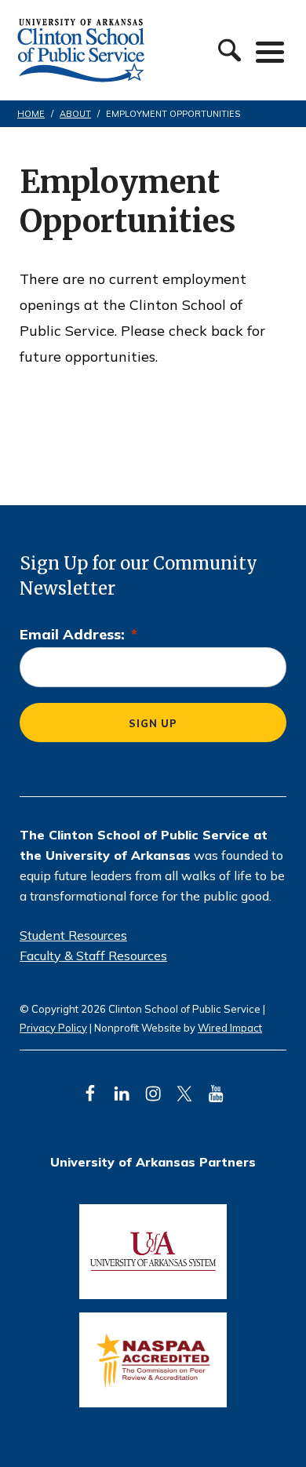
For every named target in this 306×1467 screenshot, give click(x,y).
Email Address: (78, 634)
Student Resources (73, 935)
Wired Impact (230, 1027)
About (75, 113)
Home (31, 113)
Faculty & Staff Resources (93, 955)
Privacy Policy (53, 1027)
